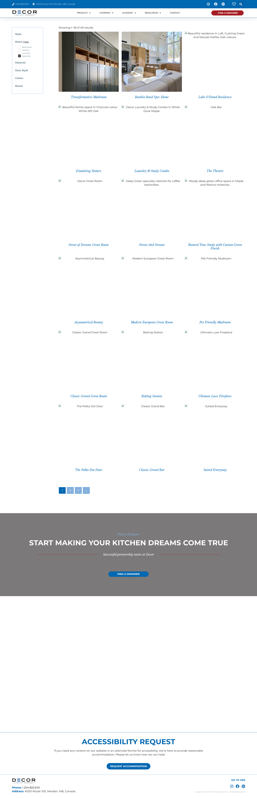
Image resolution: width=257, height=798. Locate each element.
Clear (26, 41)
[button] (240, 4)
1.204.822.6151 (31, 787)
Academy (127, 12)
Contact (175, 12)
